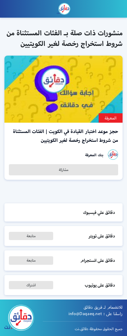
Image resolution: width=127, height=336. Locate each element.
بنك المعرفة (94, 154)
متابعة (31, 235)
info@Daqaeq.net (85, 314)
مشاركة (64, 169)
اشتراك (31, 284)
